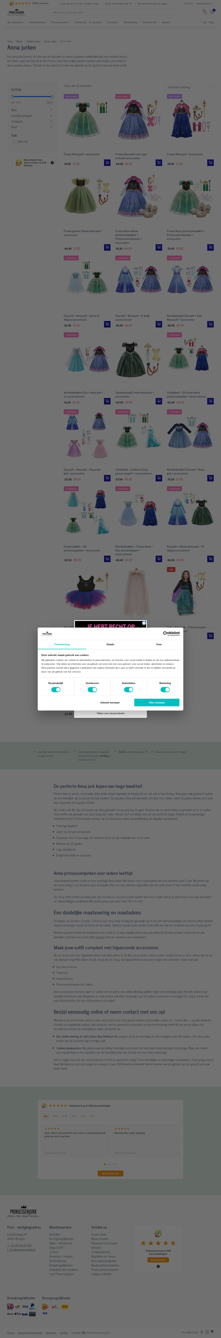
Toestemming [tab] (62, 644)
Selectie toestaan (110, 702)
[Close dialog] (144, 623)
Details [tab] (111, 644)
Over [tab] (159, 644)
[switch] (92, 689)
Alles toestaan (157, 702)
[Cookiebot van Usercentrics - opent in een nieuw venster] (165, 633)
